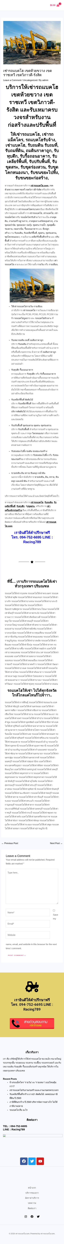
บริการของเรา (32, 1193)
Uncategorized (30, 80)
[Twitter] (38, 1216)
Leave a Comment (12, 80)
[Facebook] (32, 1216)
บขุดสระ (31, 506)
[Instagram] (25, 1216)
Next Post (56, 843)
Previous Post (9, 843)
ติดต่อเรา (32, 1208)
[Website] (28, 935)
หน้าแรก (32, 1188)
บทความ (32, 1203)
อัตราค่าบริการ (32, 1198)
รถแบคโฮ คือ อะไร (19, 1110)
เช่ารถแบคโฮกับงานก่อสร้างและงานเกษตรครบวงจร (34, 1090)
